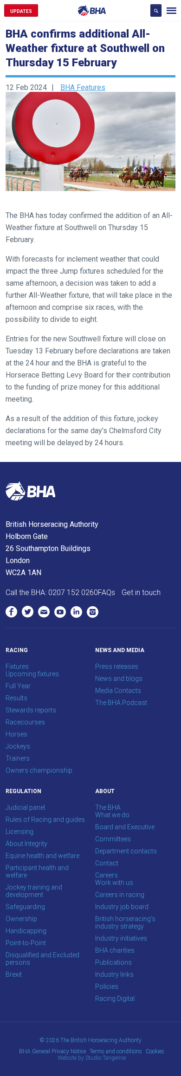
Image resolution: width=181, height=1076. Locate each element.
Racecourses (25, 722)
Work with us (114, 882)
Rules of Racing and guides (45, 819)
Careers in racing (119, 894)
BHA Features (82, 87)
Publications (113, 962)
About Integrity (26, 843)
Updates (21, 11)
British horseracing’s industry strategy (125, 922)
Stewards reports (31, 710)
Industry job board (122, 906)
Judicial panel (25, 807)
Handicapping (26, 931)
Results (16, 698)
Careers (106, 875)
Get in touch (141, 592)
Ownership (21, 918)
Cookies (155, 1051)
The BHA (108, 807)
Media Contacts (118, 690)
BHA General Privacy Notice (52, 1051)
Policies (106, 986)
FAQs (106, 592)
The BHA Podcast (121, 702)
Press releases (116, 666)
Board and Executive (125, 827)
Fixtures (17, 666)
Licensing (19, 831)
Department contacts (126, 851)
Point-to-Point (26, 943)
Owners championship (39, 770)
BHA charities (115, 950)
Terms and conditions (116, 1051)
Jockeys (18, 746)
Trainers (18, 758)
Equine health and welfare (42, 855)
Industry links (114, 974)
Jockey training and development (34, 891)
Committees (113, 839)
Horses (16, 734)
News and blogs (118, 678)
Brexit (14, 974)
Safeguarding (25, 906)
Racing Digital (115, 998)
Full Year (18, 686)
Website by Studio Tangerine (92, 1058)
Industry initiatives (121, 938)
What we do (112, 815)
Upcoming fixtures (32, 674)
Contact (106, 863)
